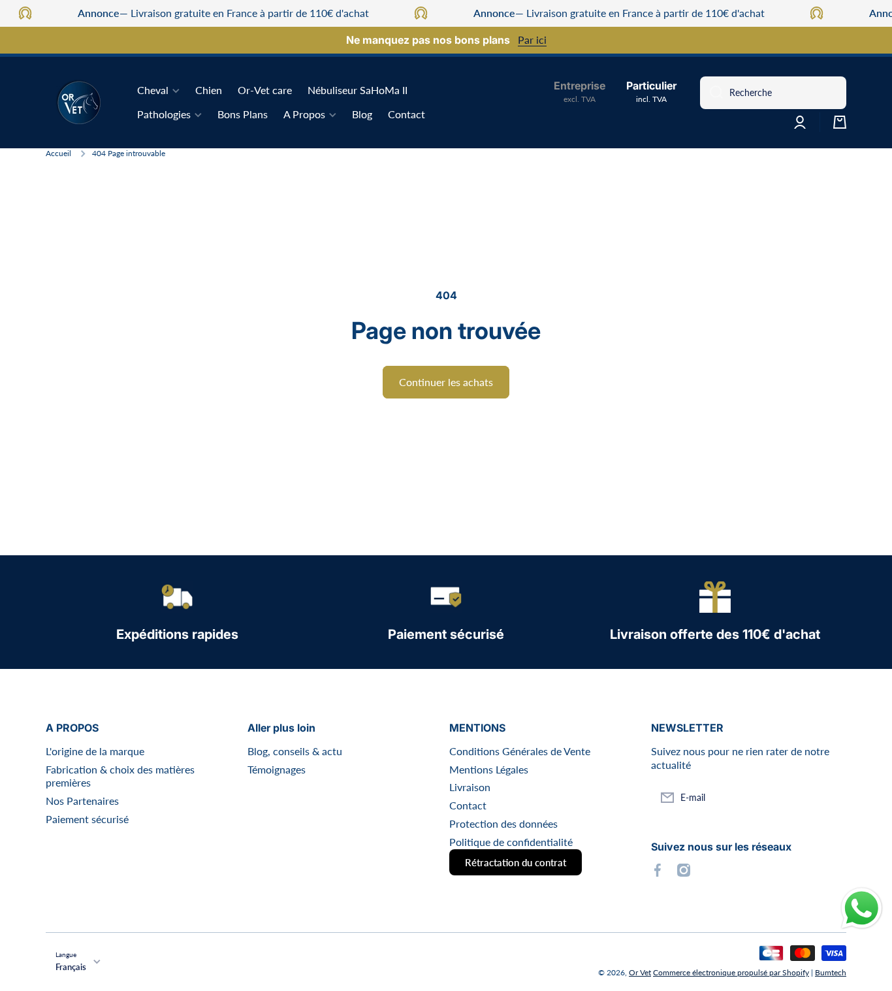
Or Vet (640, 972)
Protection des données (503, 823)
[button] (839, 122)
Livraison (469, 787)
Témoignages (276, 769)
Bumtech (830, 972)
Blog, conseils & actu (294, 751)
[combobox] (773, 92)
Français (71, 967)
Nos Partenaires (82, 800)
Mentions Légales (488, 769)
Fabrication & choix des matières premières (120, 776)
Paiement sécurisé (87, 819)
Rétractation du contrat (515, 862)
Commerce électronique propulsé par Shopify (731, 972)
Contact (467, 805)
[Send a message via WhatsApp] (861, 908)
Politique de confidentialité (511, 842)
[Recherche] (711, 92)
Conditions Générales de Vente (519, 751)
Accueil (58, 153)
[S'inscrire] (830, 797)
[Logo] (78, 102)
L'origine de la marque (95, 751)
